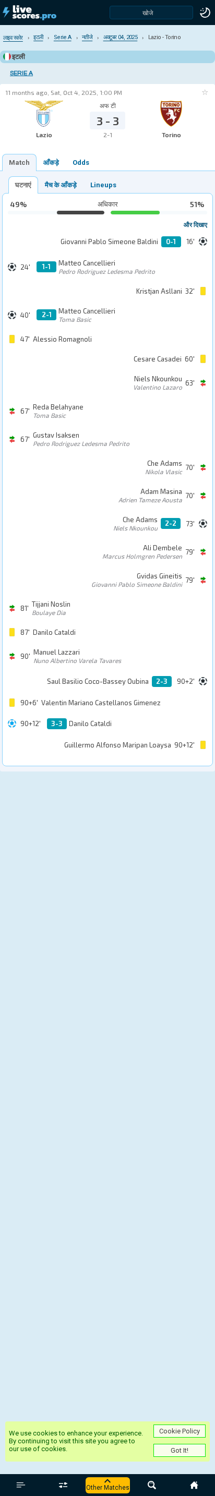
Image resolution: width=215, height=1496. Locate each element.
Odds (81, 162)
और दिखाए (195, 224)
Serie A (21, 73)
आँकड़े (51, 162)
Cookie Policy (179, 1431)
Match (19, 162)
